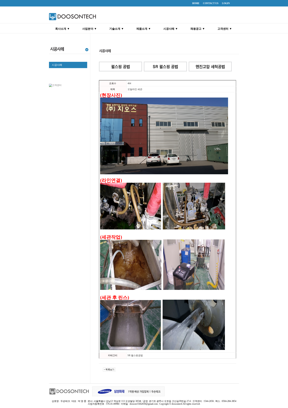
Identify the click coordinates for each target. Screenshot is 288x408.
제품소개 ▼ (143, 28)
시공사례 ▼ (170, 28)
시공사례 (57, 64)
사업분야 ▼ (89, 28)
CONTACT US (210, 3)
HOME (195, 3)
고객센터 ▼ (224, 28)
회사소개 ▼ (62, 28)
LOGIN (226, 3)
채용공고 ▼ (197, 28)
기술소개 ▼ (116, 28)
